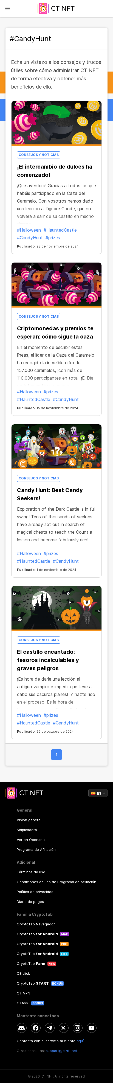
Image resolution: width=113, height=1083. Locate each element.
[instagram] (78, 1028)
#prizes (53, 237)
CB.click (23, 973)
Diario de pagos (30, 901)
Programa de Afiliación (36, 849)
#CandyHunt (30, 237)
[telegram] (50, 1028)
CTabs (23, 1003)
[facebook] (36, 1028)
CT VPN (23, 993)
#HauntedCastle (60, 230)
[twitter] (64, 1028)
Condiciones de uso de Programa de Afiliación (56, 882)
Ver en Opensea (31, 839)
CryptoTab (37, 934)
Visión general (29, 820)
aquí (80, 1041)
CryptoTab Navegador (36, 924)
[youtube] (92, 1028)
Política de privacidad (35, 891)
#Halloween (29, 230)
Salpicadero (27, 830)
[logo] (56, 8)
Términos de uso (31, 872)
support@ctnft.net (61, 1050)
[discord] (22, 1028)
